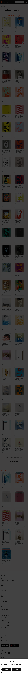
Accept (16, 669)
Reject (6, 669)
